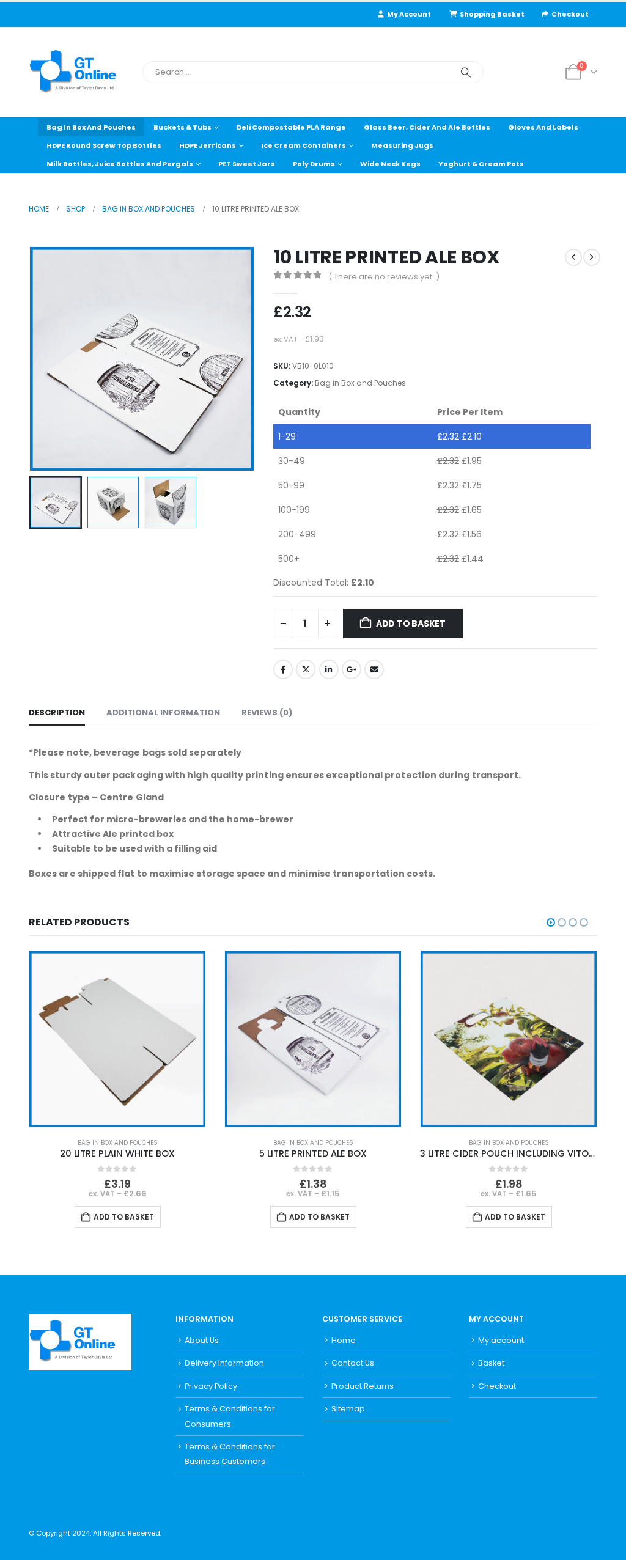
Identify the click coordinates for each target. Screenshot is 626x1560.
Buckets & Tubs (182, 127)
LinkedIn (329, 669)
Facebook (283, 669)
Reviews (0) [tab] (266, 712)
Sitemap (348, 1409)
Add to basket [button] (124, 1217)
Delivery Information (224, 1363)
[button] (32, 359)
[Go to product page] (117, 1039)
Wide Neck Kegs (390, 164)
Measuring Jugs (402, 145)
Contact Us (352, 1363)
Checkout (570, 14)
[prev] (573, 257)
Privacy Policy (211, 1386)
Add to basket (411, 623)
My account (501, 1340)
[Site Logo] (81, 72)
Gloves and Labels (543, 127)
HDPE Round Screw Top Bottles (103, 145)
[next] (591, 257)
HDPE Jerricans (207, 145)
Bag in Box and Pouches (91, 127)
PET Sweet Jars (246, 164)
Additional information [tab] (163, 712)
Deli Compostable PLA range (291, 127)
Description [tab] (57, 712)
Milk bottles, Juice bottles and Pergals (119, 164)
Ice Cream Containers (303, 145)
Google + (351, 669)
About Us (202, 1340)
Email (374, 669)
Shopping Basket (492, 14)
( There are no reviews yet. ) (384, 276)
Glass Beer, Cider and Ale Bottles (427, 127)
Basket (491, 1363)
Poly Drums (314, 164)
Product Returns (362, 1386)
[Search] (466, 72)
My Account (409, 14)
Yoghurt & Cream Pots (481, 164)
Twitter (305, 669)
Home (343, 1340)
